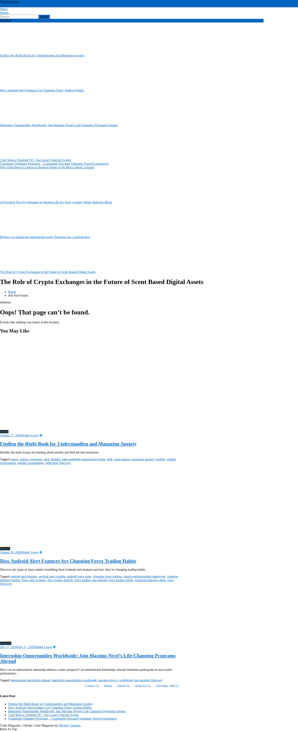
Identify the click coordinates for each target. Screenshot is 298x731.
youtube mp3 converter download (21, 5)
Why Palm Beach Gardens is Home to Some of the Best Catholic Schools (47, 167)
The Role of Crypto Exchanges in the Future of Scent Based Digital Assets (47, 272)
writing (80, 5)
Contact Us (92, 686)
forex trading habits (120, 580)
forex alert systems (34, 580)
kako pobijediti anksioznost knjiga (83, 459)
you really (69, 5)
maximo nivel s (108, 680)
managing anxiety (142, 459)
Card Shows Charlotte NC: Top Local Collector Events (35, 160)
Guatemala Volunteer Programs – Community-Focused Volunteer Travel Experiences (54, 163)
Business (5, 643)
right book (51, 463)
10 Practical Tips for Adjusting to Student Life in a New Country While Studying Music (56, 202)
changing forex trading (107, 576)
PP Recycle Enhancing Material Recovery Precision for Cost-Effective (45, 237)
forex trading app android (90, 580)
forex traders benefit (60, 580)
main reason (122, 459)
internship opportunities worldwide (74, 680)
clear (46, 459)
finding (55, 459)
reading (160, 459)
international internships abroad (30, 680)
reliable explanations (30, 463)
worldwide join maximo (100, 5)
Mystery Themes (69, 725)
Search (4, 12)
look (110, 459)
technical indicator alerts (150, 580)
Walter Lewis (30, 435)
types (170, 580)
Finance (5, 548)
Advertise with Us (167, 686)
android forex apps (79, 576)
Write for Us (143, 686)
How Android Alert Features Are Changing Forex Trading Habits (42, 90)
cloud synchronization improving (144, 576)
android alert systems (52, 576)
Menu (4, 9)
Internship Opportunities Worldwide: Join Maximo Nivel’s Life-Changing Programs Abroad (58, 125)
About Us (123, 686)
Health (4, 431)
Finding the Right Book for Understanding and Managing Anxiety (42, 55)
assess (14, 459)
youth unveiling (53, 5)
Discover (65, 463)
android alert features (23, 576)
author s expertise (31, 459)
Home (108, 686)
